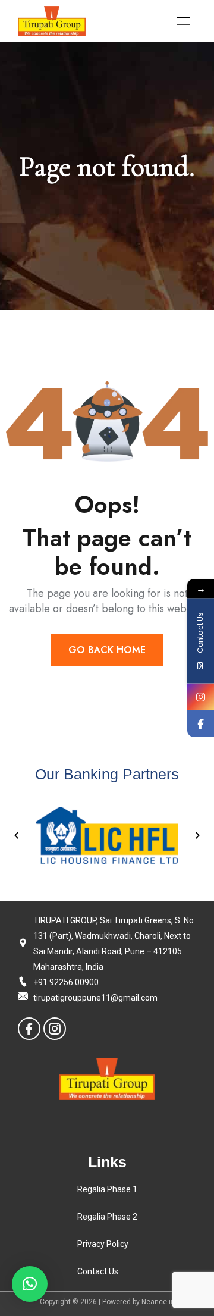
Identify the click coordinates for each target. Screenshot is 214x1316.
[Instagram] (54, 1028)
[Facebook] (29, 1028)
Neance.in (158, 1302)
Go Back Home (107, 650)
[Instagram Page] (200, 697)
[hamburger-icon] (183, 21)
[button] (16, 835)
